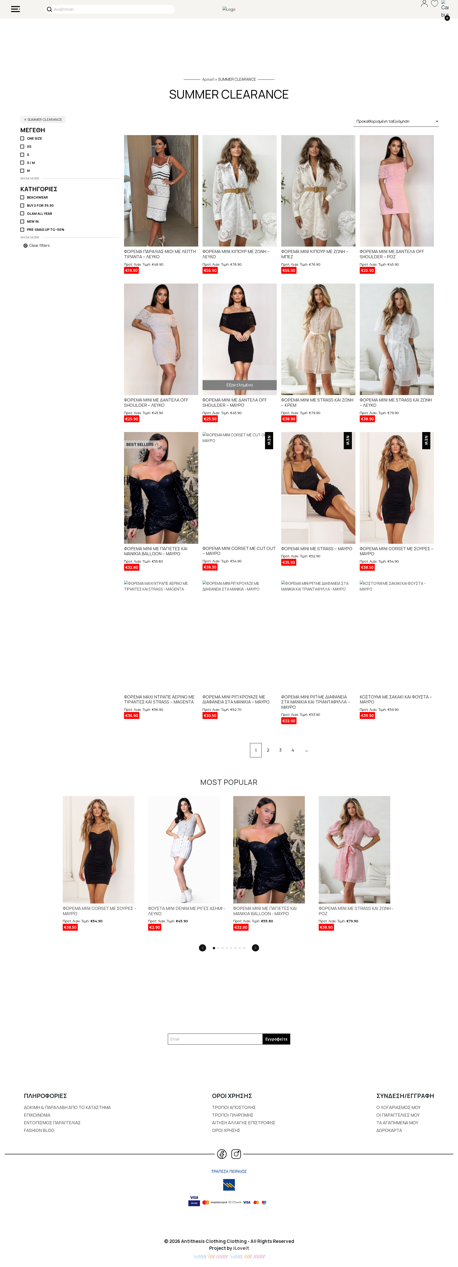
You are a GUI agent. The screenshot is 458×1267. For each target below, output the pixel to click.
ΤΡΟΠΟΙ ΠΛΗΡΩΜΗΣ (232, 1115)
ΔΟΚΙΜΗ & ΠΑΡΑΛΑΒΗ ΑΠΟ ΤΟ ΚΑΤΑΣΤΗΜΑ (67, 1107)
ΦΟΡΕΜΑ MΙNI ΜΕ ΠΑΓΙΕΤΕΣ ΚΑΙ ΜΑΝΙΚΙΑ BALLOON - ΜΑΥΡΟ (265, 911)
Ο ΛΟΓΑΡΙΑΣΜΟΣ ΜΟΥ (398, 1107)
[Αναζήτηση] (49, 9)
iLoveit (241, 1248)
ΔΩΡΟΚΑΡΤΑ (389, 1130)
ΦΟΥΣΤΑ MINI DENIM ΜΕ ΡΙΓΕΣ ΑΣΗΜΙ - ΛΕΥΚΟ (186, 911)
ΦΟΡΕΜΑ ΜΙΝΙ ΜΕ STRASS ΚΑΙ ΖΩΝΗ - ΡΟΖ (356, 911)
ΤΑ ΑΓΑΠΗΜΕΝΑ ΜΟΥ (397, 1122)
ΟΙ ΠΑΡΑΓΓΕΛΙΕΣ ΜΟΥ (398, 1115)
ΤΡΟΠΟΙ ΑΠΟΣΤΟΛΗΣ (234, 1107)
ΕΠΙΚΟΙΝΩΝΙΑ (37, 1115)
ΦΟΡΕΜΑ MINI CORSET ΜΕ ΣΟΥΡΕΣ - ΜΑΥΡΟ (99, 911)
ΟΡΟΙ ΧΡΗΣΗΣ (226, 1130)
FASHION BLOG (39, 1130)
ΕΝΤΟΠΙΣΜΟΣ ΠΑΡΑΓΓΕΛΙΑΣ (52, 1122)
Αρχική (208, 79)
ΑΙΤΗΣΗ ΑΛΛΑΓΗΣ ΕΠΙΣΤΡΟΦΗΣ (243, 1122)
